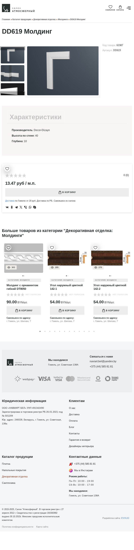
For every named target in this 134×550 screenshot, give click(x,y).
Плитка (6, 463)
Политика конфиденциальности (17, 527)
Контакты (74, 433)
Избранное (110, 10)
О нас (72, 408)
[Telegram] (16, 207)
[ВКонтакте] (7, 207)
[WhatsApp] (30, 207)
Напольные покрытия (14, 470)
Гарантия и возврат (80, 439)
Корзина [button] (120, 10)
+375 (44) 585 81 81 (101, 366)
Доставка (9, 201)
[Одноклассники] (12, 207)
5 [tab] (59, 331)
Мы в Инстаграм (83, 470)
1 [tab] (40, 331)
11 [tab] (89, 331)
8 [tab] (74, 331)
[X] (21, 207)
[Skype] (35, 207)
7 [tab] (69, 331)
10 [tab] (84, 331)
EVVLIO (125, 518)
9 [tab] (79, 331)
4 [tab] (54, 331)
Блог (71, 427)
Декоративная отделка (14, 476)
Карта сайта (42, 527)
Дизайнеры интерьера (81, 446)
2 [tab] (45, 331)
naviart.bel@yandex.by (103, 361)
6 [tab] (64, 331)
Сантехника (8, 482)
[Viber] (25, 207)
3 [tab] (49, 331)
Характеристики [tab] (36, 117)
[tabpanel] (23, 285)
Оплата (73, 420)
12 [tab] (94, 331)
